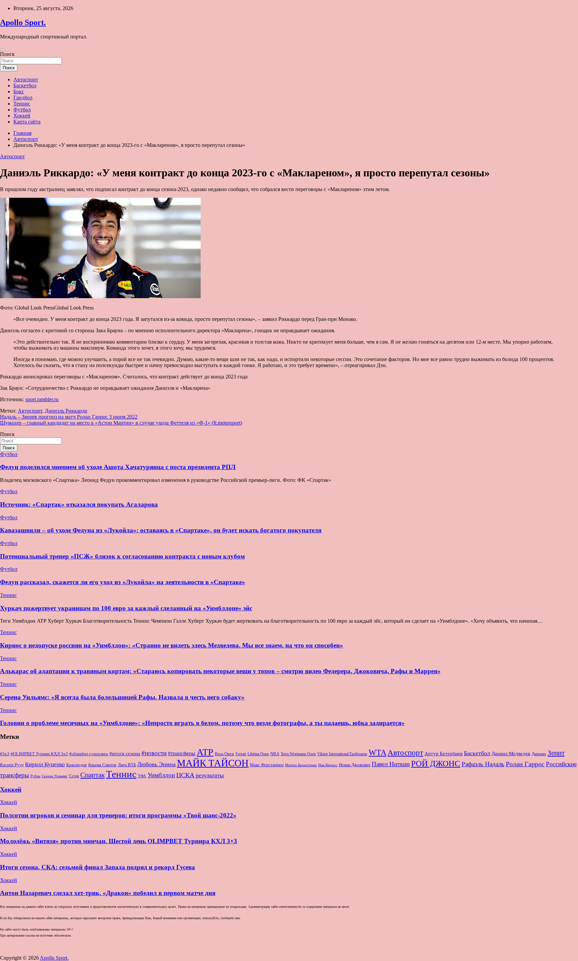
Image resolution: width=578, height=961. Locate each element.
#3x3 (4, 754)
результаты (210, 775)
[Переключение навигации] (2, 50)
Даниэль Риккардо (66, 411)
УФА (142, 776)
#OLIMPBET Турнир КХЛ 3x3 (39, 753)
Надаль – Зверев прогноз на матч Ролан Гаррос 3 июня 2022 (68, 417)
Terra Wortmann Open (298, 754)
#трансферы (181, 753)
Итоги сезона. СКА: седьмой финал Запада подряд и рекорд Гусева (97, 867)
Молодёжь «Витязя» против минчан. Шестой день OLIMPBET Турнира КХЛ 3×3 (118, 841)
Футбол (22, 109)
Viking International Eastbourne (342, 754)
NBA (274, 753)
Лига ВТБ (127, 764)
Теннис (21, 103)
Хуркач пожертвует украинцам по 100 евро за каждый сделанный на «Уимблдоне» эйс (126, 608)
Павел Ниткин (391, 764)
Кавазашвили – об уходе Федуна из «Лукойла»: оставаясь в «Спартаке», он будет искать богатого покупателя (160, 530)
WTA (377, 752)
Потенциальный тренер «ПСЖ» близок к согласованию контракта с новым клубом (122, 556)
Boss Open (224, 753)
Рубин (35, 776)
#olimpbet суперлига (88, 754)
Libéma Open (258, 754)
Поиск (7, 54)
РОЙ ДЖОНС (435, 763)
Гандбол (22, 97)
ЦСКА (185, 775)
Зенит (556, 753)
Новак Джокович (354, 764)
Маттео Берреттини (301, 765)
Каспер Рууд (12, 765)
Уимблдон (161, 775)
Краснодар (76, 764)
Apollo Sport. (23, 22)
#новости (154, 753)
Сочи (74, 776)
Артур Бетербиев (443, 753)
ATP (205, 752)
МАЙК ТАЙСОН (213, 763)
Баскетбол (24, 85)
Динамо (539, 754)
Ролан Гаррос (525, 764)
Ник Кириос (328, 765)
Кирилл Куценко (45, 764)
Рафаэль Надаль (483, 764)
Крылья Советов (102, 765)
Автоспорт (25, 79)
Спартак (92, 775)
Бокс (18, 91)
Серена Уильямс (55, 776)
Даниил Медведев (510, 753)
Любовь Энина (156, 764)
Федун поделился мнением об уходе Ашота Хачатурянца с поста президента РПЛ (117, 466)
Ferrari (240, 754)
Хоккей (21, 115)
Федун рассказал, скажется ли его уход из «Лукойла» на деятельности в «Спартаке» (122, 582)
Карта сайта (26, 121)
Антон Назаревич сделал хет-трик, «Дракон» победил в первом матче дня (107, 892)
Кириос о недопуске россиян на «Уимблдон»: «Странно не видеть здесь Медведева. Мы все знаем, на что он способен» (171, 645)
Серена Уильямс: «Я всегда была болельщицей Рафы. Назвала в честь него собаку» (122, 697)
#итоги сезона (124, 753)
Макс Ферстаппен (267, 765)
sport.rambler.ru (42, 399)
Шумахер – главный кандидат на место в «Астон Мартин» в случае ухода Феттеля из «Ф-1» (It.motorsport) (121, 423)
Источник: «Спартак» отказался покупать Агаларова (79, 504)
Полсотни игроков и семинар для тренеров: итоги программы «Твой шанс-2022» (118, 815)
